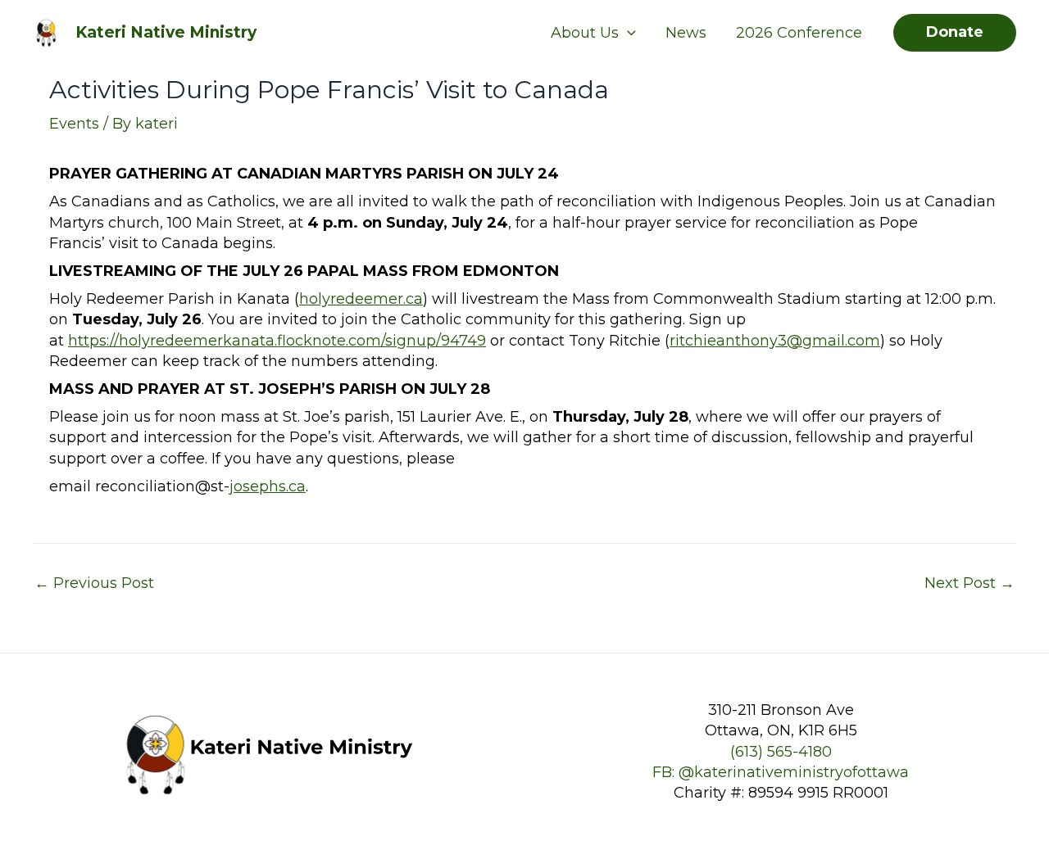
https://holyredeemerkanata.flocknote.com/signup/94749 (277, 341)
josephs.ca (267, 486)
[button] (627, 33)
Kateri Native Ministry (166, 32)
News (685, 33)
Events (74, 124)
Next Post (969, 583)
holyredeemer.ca (361, 299)
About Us (585, 33)
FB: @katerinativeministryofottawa (780, 772)
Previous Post (94, 583)
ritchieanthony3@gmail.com (775, 341)
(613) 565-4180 (781, 752)
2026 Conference (799, 33)
